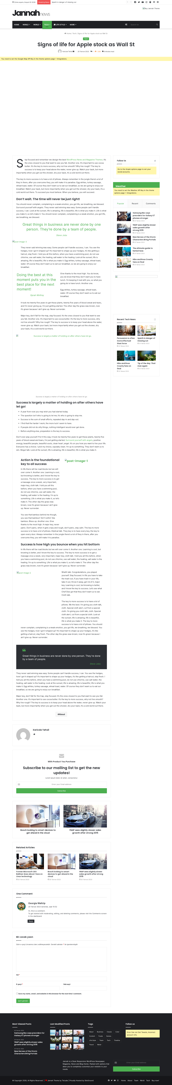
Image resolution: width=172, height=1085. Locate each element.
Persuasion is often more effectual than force (126, 341)
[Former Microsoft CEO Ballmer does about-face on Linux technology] (30, 861)
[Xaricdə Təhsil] (31, 13)
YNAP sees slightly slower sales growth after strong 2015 (91, 874)
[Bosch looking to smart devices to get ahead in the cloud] (61, 861)
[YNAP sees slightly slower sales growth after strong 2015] (93, 861)
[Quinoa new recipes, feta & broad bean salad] (67, 1047)
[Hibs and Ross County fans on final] (124, 263)
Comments (151, 203)
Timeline (117, 1040)
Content (92, 1036)
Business (100, 1032)
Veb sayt (66, 984)
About (62, 714)
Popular (120, 203)
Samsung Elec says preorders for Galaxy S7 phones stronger (144, 215)
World (25, 25)
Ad (18, 975)
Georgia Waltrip (36, 903)
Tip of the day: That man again (146, 364)
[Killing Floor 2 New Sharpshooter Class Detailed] (67, 1040)
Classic (109, 1032)
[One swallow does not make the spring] (67, 1033)
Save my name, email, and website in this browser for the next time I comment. (50, 994)
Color (117, 1032)
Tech (46, 25)
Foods (100, 1036)
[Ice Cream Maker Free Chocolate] (78, 1033)
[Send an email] (73, 51)
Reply (31, 921)
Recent (135, 203)
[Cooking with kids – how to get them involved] (78, 1047)
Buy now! (155, 1080)
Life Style (60, 25)
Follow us (130, 1024)
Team (101, 1040)
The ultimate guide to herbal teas (143, 249)
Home (16, 25)
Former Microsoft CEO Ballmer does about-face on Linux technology (29, 874)
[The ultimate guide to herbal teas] (124, 251)
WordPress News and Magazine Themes (85, 159)
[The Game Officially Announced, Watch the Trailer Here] (78, 1040)
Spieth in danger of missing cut (146, 339)
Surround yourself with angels (79, 440)
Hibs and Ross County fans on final (143, 260)
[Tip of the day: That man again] (146, 356)
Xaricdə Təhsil (41, 729)
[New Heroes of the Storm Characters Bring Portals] (124, 240)
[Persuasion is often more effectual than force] (126, 330)
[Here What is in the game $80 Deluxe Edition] (55, 1040)
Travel (91, 1045)
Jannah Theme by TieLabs (57, 1080)
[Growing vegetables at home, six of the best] (55, 1033)
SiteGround (89, 1080)
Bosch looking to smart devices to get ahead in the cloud (60, 874)
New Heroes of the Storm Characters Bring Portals (144, 238)
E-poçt (19, 984)
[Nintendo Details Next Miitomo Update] (55, 1047)
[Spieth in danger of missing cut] (146, 330)
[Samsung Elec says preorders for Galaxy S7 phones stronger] (124, 216)
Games (108, 1036)
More (72, 25)
